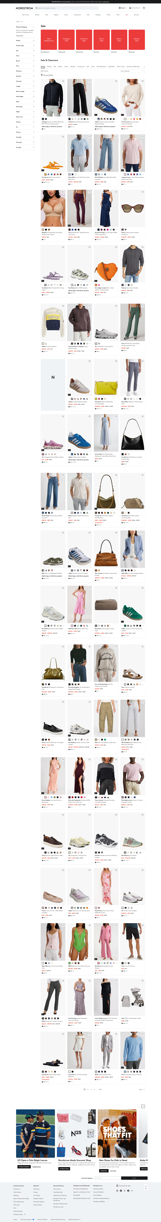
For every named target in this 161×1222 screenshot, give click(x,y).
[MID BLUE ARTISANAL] (99, 174)
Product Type (20, 45)
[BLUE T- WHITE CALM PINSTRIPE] (111, 963)
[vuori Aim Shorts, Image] (132, 942)
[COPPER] (96, 570)
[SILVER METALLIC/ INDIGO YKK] (75, 739)
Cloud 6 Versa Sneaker (129, 911)
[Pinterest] (121, 1191)
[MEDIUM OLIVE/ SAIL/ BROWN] (43, 570)
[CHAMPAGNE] (134, 684)
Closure (18, 132)
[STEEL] (131, 684)
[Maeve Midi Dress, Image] (79, 604)
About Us (36, 1186)
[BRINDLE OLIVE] (128, 739)
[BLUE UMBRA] (122, 570)
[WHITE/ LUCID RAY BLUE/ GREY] (72, 570)
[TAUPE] (99, 797)
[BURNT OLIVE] (54, 797)
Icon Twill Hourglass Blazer (132, 573)
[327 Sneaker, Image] (132, 831)
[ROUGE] (81, 797)
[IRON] (125, 399)
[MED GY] (96, 1071)
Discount (18, 71)
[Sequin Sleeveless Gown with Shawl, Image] (79, 997)
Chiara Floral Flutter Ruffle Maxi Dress (104, 912)
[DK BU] (99, 1071)
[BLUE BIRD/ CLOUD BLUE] (84, 285)
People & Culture (38, 1198)
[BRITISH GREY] (137, 399)
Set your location (48, 75)
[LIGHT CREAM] (128, 454)
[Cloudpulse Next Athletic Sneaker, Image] (53, 433)
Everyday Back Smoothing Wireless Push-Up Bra (52, 233)
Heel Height (19, 96)
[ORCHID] (107, 229)
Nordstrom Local (58, 1207)
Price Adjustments (18, 1202)
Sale (126, 15)
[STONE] (134, 399)
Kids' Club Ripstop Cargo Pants (105, 742)
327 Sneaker (129, 855)
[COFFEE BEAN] (46, 1018)
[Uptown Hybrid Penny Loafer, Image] (53, 831)
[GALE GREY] (131, 399)
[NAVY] (46, 119)
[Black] (46, 229)
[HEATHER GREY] (131, 1071)
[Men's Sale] (101, 40)
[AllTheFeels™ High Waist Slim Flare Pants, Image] (79, 208)
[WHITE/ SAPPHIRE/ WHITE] (46, 570)
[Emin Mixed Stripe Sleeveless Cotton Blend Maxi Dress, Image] (106, 433)
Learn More (113, 1171)
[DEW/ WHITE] (75, 852)
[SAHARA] (99, 570)
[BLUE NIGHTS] (128, 285)
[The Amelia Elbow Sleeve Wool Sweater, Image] (79, 663)
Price (17, 66)
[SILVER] (54, 285)
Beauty (56, 15)
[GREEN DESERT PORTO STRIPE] (101, 963)
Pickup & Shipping (21, 27)
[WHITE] (75, 119)
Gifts (117, 15)
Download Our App (124, 1186)
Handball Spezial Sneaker (77, 402)
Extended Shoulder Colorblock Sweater (105, 801)
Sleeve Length (20, 91)
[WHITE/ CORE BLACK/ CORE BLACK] (87, 570)
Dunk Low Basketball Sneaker (52, 573)
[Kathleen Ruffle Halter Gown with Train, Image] (79, 776)
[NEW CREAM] (105, 399)
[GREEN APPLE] (69, 963)
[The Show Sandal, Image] (132, 663)
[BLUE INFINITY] (104, 963)
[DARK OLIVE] (43, 684)
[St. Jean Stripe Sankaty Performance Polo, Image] (132, 153)
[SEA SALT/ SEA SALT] (78, 739)
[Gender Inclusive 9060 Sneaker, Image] (53, 604)
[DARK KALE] (108, 513)
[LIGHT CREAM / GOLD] (49, 1071)
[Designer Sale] (66, 40)
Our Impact (36, 1195)
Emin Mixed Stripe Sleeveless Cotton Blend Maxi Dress (105, 455)
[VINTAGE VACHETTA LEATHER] (57, 174)
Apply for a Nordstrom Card (81, 1192)
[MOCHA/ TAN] (75, 963)
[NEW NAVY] (46, 684)
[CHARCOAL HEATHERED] (43, 1018)
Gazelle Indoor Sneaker (77, 457)
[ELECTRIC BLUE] (72, 229)
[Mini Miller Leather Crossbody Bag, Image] (132, 491)
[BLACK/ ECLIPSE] (125, 908)
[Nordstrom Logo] (24, 8)
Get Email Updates (38, 1202)
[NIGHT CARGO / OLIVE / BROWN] (114, 119)
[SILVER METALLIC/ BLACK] (69, 739)
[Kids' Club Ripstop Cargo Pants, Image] (106, 718)
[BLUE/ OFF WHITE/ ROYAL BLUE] (98, 119)
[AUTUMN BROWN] (105, 513)
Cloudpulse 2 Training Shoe (104, 346)
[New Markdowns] (49, 40)
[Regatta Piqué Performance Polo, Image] (79, 491)
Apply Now (106, 2)
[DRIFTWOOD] (46, 908)
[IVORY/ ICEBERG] (46, 454)
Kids (88, 15)
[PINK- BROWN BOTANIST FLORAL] (114, 963)
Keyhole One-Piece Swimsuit (79, 966)
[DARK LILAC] (45, 285)
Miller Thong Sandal (51, 177)
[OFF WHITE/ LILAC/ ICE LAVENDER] (72, 908)
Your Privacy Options (25, 1219)
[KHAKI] (128, 399)
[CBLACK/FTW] (111, 119)
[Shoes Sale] (119, 40)
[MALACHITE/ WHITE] (105, 739)
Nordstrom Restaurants (60, 1204)
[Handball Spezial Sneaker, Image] (79, 377)
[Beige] (43, 229)
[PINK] (99, 285)
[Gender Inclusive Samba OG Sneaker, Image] (132, 604)
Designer (98, 15)
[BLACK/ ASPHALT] (102, 852)
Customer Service (18, 1186)
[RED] (54, 174)
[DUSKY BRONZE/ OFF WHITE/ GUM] (104, 119)
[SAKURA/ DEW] (43, 454)
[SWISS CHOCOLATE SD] (57, 852)
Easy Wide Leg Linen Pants (78, 122)
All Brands (36, 1189)
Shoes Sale (113, 52)
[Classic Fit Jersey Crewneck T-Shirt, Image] (132, 776)
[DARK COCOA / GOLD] (46, 1071)
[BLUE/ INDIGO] (46, 513)
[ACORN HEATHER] (128, 1071)
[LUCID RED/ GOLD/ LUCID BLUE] (87, 908)
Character (19, 142)
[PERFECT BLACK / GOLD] (55, 1071)
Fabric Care (19, 117)
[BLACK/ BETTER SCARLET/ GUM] (81, 454)
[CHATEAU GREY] (49, 908)
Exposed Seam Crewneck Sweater (130, 123)
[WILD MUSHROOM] (122, 513)
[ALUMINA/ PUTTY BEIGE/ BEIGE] (84, 908)
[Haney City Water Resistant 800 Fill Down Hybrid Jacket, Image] (53, 97)
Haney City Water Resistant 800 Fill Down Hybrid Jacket (53, 123)
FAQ (14, 1208)
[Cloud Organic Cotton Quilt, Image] (106, 604)
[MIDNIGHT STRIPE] (75, 684)
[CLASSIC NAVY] (105, 797)
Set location (19, 35)
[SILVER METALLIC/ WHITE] (128, 626)
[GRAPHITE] (122, 285)
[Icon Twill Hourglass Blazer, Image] (132, 549)
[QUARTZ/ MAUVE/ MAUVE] (78, 399)
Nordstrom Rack (98, 1189)
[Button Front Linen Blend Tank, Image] (53, 942)
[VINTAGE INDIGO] (78, 513)
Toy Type (18, 147)
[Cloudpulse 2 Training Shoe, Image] (106, 322)
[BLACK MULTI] (54, 852)
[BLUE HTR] (135, 797)
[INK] (128, 797)
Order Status (17, 1192)
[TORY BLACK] (128, 513)
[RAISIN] (101, 229)
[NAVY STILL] (84, 119)
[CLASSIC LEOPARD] (60, 174)
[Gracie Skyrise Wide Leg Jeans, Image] (53, 491)
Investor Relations (98, 1192)
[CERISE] (69, 229)
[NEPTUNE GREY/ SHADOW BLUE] (54, 626)
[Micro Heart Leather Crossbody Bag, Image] (106, 263)
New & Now (25, 15)
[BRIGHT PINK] (99, 399)
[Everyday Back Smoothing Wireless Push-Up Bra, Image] (53, 208)
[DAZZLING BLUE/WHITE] (137, 174)
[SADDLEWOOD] (52, 1018)
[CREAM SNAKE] (48, 852)
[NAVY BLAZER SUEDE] (55, 908)
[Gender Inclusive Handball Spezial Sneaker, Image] (106, 97)
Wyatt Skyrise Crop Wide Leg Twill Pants (131, 743)
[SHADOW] (135, 739)
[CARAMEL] (137, 684)
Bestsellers (112, 66)
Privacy (15, 1219)
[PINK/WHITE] (125, 174)
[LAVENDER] (84, 797)
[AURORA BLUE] (51, 797)
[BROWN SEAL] (128, 570)
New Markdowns (45, 52)
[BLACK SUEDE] (46, 739)
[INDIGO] (49, 513)
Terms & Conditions (42, 1219)
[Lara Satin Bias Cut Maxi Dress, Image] (53, 776)
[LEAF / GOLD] (84, 343)
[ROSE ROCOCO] (134, 119)
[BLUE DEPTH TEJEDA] (128, 174)
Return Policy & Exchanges (21, 1198)
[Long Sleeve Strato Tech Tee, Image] (132, 1050)
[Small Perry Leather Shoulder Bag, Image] (106, 491)
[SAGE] (111, 229)
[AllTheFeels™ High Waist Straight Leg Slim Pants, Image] (132, 322)
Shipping (16, 1195)
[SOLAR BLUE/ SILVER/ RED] (78, 908)
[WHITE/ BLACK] (96, 343)
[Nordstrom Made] (76, 1133)
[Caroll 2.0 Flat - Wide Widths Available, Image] (53, 886)
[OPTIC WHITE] (57, 285)
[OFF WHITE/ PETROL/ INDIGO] (131, 626)
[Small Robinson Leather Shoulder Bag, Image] (132, 433)
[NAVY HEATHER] (140, 1071)
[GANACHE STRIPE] (78, 684)
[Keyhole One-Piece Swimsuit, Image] (79, 942)
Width (18, 112)
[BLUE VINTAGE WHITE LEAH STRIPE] (78, 119)
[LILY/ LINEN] (52, 454)
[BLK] (105, 1071)
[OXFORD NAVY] (49, 1018)
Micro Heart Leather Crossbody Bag (104, 289)
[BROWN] (104, 229)
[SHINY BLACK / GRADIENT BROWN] (125, 229)
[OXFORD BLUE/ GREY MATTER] (81, 285)
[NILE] (131, 119)
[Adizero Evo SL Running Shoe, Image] (79, 886)
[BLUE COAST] (75, 229)
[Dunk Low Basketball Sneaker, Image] (53, 549)
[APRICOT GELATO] (45, 797)
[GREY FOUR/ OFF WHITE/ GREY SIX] (107, 119)
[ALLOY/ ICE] (99, 343)
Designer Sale (61, 52)
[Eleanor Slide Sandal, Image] (53, 1050)
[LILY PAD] (125, 739)
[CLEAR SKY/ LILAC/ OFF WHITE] (84, 399)
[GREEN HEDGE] (87, 119)
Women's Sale (79, 52)
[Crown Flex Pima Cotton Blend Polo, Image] (79, 153)
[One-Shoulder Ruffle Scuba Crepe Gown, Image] (106, 208)
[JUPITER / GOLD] (81, 343)
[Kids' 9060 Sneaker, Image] (79, 263)
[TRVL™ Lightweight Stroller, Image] (132, 997)
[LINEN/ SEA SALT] (128, 852)
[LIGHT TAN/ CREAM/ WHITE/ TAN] (49, 570)
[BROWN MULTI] (60, 852)
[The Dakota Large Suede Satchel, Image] (106, 549)
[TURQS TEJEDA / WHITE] (140, 174)
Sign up (134, 1178)
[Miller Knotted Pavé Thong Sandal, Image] (53, 263)
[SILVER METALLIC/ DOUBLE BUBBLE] (84, 739)
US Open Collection (24, 1167)
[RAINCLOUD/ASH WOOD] (87, 739)
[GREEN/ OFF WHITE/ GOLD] (125, 626)
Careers (35, 1192)
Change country (18, 1214)
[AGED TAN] (125, 454)
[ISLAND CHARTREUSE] (96, 399)
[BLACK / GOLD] (78, 343)
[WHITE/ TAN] (72, 963)
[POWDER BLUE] (102, 174)
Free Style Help (57, 1192)
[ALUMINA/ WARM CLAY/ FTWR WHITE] (87, 399)
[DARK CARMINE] (102, 513)
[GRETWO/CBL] (78, 570)
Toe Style (18, 137)
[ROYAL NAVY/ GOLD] (43, 1071)
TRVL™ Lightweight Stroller (131, 1018)
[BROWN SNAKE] (125, 684)
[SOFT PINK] (111, 513)
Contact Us (16, 1189)
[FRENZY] (102, 797)
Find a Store (57, 1189)
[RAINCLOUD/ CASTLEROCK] (75, 285)
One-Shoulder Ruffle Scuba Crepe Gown (106, 233)
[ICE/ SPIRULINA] (128, 908)
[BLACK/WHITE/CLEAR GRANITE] (140, 626)
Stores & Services (58, 1186)
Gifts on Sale (121, 66)
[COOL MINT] (87, 513)
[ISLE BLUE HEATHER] (125, 1071)
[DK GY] (102, 1071)
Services (136, 15)
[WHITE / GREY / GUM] (75, 570)
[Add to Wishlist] (63, 81)
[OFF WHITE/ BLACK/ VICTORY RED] (81, 570)
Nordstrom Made (64, 1169)
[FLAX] (72, 119)
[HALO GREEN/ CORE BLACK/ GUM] (87, 454)
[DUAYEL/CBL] (75, 454)
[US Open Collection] (35, 1133)
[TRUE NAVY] (75, 513)
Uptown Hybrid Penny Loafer (52, 855)
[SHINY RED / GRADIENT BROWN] (122, 229)
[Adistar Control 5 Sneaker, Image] (79, 549)
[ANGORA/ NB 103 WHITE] (131, 852)
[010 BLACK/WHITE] (102, 739)
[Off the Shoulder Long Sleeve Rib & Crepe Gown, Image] (106, 997)
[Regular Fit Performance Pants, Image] (132, 377)
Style (17, 101)
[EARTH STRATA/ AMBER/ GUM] (101, 119)
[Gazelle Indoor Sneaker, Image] (79, 433)
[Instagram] (117, 1191)
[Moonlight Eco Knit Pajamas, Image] (106, 942)
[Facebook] (128, 1191)
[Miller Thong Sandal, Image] (53, 153)
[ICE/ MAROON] (122, 908)
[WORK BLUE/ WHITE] (99, 739)
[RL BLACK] (125, 797)
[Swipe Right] (143, 1106)
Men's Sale (96, 52)
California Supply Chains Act (58, 1219)
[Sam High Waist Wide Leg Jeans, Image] (106, 153)
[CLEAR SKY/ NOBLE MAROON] (84, 454)
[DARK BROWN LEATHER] (45, 852)
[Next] (144, 66)
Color (17, 56)
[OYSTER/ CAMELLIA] (49, 454)
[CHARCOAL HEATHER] (137, 1071)
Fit (17, 127)
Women (37, 15)
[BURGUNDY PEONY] (99, 908)
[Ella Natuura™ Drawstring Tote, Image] (53, 663)
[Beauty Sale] (137, 40)
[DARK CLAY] (60, 285)
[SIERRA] (140, 119)
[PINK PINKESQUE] (43, 963)
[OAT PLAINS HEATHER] (131, 285)
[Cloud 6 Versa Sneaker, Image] (132, 886)
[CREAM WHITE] (43, 343)
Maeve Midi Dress (78, 628)
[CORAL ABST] (84, 626)
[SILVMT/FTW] (134, 626)
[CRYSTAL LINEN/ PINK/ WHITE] (75, 399)
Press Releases (97, 1195)
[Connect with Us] (132, 1191)
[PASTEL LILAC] (48, 797)
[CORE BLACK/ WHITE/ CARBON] (84, 570)
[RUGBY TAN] (43, 908)
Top (146, 1188)
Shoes (66, 15)
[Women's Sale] (84, 40)
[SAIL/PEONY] (52, 570)
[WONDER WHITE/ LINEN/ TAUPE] (75, 908)
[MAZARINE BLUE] (52, 908)
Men (47, 15)
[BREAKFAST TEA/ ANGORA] (57, 626)
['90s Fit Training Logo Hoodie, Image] (106, 663)
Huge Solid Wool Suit (103, 1074)
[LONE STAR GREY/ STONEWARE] (87, 285)
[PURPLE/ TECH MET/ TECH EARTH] (81, 908)
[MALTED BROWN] (125, 119)
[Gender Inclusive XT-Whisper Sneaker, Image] (106, 831)
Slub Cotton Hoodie (129, 288)
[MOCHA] (75, 797)
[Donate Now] (117, 1133)
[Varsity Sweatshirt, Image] (53, 322)
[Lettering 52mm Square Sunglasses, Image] (132, 208)
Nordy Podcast (37, 1205)
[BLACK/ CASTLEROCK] (78, 285)
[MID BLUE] (96, 174)
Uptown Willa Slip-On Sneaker (53, 742)
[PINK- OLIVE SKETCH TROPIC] (107, 963)
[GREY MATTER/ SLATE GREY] (140, 852)
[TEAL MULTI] (78, 626)
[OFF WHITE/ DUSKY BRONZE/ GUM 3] (72, 399)
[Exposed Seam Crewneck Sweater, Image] (132, 97)
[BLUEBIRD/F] (72, 454)
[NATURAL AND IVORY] (105, 626)
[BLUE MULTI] (87, 626)
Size (17, 51)
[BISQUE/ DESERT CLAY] (134, 852)
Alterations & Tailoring (60, 1195)
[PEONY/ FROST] (78, 852)
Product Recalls (17, 1211)
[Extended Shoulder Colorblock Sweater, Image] (106, 776)
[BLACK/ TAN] (78, 963)
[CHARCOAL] (72, 684)
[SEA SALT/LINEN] (72, 739)
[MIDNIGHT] (98, 229)
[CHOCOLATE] (108, 797)
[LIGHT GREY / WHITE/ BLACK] (46, 343)
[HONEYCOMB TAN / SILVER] (52, 1071)
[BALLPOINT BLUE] (48, 174)
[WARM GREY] (96, 626)
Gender (18, 40)
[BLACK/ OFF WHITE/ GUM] (137, 626)
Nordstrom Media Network (101, 1198)
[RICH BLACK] (96, 797)
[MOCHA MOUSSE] (58, 908)
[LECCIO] (96, 513)
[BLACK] (43, 119)
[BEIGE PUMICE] (135, 570)
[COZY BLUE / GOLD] (75, 343)
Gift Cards (144, 1169)
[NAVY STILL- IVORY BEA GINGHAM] (81, 119)
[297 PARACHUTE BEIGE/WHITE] (96, 739)
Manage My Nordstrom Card (81, 1198)
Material (18, 76)
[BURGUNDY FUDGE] (131, 570)
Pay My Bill (76, 1195)
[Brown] (49, 229)
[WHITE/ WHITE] (72, 852)
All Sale (43, 66)
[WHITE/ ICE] (55, 454)
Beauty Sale (131, 52)
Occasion (19, 81)
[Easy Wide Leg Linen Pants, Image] (79, 97)
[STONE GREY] (51, 285)
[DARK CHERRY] (69, 797)
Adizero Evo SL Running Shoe (79, 911)
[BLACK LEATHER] (51, 852)
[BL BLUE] (105, 174)
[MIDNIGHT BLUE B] (78, 797)
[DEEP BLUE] (51, 174)
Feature (18, 122)
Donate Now (104, 1171)
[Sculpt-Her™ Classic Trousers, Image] (53, 997)
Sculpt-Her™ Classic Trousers (52, 1021)
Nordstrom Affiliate (99, 1201)
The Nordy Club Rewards (80, 1189)
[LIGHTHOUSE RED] (131, 174)
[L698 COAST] (134, 174)
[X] (125, 1191)
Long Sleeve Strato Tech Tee (131, 1074)
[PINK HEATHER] (98, 963)
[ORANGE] (96, 285)
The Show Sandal (127, 687)
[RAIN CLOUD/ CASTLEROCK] (60, 626)
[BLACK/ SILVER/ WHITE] (96, 852)
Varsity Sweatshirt (49, 346)
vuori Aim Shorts (128, 966)
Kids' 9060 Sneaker (78, 288)
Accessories (77, 15)
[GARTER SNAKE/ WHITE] (72, 285)
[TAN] (49, 739)
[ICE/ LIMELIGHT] (69, 852)
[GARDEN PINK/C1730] (122, 797)
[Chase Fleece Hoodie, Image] (79, 322)
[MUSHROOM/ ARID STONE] (81, 739)
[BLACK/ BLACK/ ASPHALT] (99, 852)
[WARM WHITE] (114, 513)
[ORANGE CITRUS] (45, 174)
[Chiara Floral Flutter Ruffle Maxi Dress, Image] (106, 886)
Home (108, 15)
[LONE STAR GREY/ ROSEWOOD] (125, 852)
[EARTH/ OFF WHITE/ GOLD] (81, 399)
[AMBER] (137, 119)
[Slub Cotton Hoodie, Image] (132, 263)
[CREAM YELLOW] (128, 119)
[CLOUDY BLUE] (69, 174)
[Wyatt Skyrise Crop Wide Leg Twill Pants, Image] (132, 718)
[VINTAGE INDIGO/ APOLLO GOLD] (51, 626)
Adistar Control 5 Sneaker (78, 573)
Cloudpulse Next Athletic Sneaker (53, 457)
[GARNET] (72, 797)
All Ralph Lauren (36, 1167)
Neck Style (19, 107)
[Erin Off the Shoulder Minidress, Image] (79, 1050)
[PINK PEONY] (96, 908)
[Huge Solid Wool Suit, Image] (106, 1050)
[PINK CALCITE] (72, 513)
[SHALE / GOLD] (72, 343)
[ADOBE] (108, 626)
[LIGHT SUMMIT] (48, 285)
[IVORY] (125, 513)
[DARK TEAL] (81, 626)
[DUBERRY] (60, 797)
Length (18, 86)
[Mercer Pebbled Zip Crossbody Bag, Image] (106, 377)
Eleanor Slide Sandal (51, 1074)
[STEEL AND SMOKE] (102, 626)
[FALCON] (55, 1018)
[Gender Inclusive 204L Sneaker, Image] (79, 718)
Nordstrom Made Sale (133, 66)
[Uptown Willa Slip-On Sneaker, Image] (53, 718)
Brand (18, 61)
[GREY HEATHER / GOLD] (87, 343)
